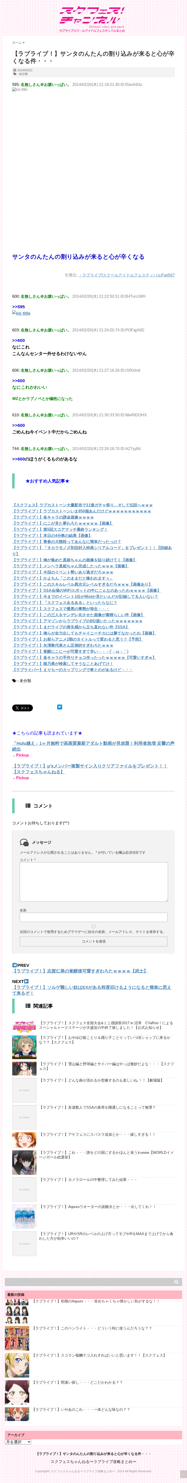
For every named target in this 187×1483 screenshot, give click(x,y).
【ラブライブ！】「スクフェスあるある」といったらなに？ (64, 603)
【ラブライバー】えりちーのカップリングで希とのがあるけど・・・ (72, 670)
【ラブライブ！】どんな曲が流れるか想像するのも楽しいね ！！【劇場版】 (101, 1080)
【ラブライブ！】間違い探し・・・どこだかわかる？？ (77, 1382)
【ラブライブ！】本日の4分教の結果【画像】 (52, 535)
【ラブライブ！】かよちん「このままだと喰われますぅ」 (62, 578)
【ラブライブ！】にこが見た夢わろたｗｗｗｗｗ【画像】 (62, 523)
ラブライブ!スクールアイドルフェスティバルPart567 (128, 275)
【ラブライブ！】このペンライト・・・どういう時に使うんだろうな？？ (92, 1328)
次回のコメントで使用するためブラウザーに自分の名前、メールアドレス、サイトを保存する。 (93, 932)
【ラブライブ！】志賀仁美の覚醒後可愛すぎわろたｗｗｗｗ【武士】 (80, 971)
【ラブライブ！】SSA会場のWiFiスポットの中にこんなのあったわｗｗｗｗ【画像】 (86, 590)
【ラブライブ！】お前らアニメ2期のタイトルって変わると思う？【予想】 (77, 639)
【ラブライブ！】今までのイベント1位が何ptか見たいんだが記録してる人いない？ (85, 596)
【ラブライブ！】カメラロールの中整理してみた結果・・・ (88, 1179)
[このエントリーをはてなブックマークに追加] (59, 707)
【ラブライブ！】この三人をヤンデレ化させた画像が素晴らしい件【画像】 (78, 615)
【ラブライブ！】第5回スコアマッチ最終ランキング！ (60, 529)
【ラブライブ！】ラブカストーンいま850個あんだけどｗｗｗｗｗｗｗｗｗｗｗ (81, 511)
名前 (23, 910)
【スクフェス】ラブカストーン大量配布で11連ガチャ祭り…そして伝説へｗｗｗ (82, 505)
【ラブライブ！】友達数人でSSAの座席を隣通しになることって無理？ (97, 1107)
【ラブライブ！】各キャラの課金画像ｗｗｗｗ (53, 517)
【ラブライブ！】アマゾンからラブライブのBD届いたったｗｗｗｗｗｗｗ (77, 621)
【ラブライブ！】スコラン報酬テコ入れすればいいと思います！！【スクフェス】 (99, 1355)
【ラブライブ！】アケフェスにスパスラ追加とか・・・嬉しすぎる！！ (97, 1134)
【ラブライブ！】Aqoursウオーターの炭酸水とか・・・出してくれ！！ (97, 1207)
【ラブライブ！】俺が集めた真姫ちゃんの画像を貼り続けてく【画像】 (74, 560)
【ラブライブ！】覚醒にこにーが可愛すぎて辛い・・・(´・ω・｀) (70, 651)
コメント (28, 860)
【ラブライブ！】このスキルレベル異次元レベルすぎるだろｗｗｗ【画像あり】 (82, 584)
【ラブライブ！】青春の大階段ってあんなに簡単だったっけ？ (66, 542)
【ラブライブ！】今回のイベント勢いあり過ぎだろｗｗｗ (62, 572)
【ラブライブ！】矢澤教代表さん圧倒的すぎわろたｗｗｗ (62, 645)
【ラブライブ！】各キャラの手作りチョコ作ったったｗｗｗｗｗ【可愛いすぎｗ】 (84, 657)
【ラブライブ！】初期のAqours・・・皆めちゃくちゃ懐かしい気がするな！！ (96, 1301)
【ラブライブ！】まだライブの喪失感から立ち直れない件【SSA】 (71, 627)
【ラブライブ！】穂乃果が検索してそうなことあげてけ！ (62, 664)
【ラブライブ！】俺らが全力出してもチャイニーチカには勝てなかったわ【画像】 (84, 633)
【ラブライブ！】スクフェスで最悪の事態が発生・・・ (61, 609)
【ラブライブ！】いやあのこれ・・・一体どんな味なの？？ (81, 1409)
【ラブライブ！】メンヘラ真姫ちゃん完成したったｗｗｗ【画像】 (70, 566)
